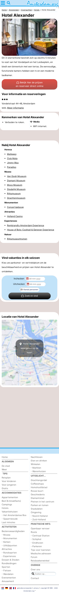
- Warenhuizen (38, 471)
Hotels (5, 508)
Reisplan (6, 477)
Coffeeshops (37, 483)
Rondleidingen (9, 563)
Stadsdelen (37, 508)
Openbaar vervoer (40, 528)
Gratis (5, 488)
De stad (6, 466)
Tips (5, 473)
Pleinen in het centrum (42, 501)
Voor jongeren (9, 484)
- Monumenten (9, 538)
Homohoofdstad (39, 487)
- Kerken (6, 542)
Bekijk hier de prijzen (29, 84)
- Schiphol (36, 539)
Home (5, 457)
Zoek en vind (31, 296)
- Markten (36, 467)
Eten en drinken (39, 460)
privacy (36, 588)
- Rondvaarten (9, 552)
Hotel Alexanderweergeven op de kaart (30, 348)
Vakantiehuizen (10, 511)
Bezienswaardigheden (13, 531)
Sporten (6, 567)
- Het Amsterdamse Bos (14, 515)
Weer (4, 469)
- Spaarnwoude (10, 518)
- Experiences (9, 556)
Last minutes (8, 522)
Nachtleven (37, 457)
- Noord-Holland (39, 516)
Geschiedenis (38, 494)
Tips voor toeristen (40, 550)
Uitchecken (19, 284)
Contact (35, 578)
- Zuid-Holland (38, 519)
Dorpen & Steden (10, 559)
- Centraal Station (40, 535)
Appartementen (10, 497)
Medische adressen (41, 553)
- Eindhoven (37, 542)
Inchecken (19, 278)
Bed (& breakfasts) (11, 501)
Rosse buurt (37, 491)
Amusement (8, 581)
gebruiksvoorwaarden (24, 588)
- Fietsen (6, 570)
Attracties (7, 549)
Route (34, 532)
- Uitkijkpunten (9, 545)
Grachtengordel (39, 480)
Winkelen (35, 464)
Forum (34, 557)
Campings (7, 504)
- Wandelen (7, 574)
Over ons (35, 569)
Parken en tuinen (39, 505)
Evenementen (9, 577)
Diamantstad (37, 498)
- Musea (6, 534)
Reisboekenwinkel (40, 560)
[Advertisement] (29, 135)
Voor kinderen (9, 481)
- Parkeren (36, 546)
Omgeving (36, 512)
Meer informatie (15, 107)
